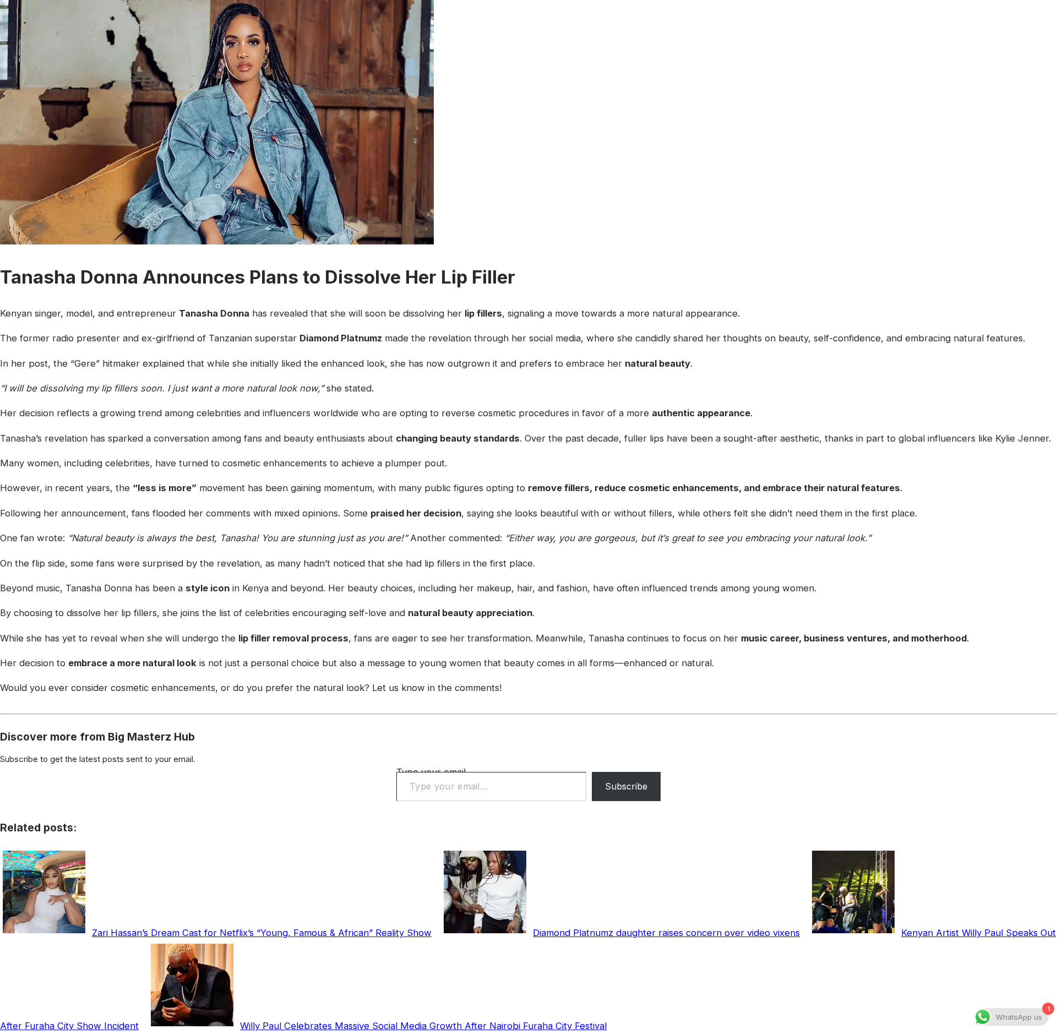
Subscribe (626, 786)
